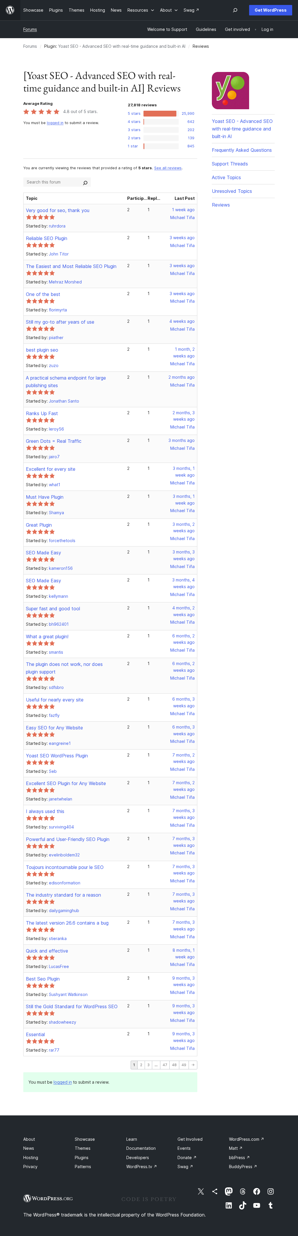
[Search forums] (85, 182)
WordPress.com (246, 1139)
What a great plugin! (47, 636)
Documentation (141, 1148)
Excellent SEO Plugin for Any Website (66, 783)
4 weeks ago (182, 321)
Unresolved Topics (232, 191)
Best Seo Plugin (43, 979)
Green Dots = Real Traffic (53, 441)
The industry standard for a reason (63, 895)
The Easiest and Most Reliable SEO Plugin (71, 266)
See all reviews (168, 168)
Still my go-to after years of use (60, 322)
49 (184, 1065)
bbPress (239, 1157)
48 (174, 1065)
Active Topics (226, 177)
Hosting (30, 1157)
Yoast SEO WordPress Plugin (57, 756)
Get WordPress (271, 10)
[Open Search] (235, 10)
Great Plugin (39, 525)
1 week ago (183, 209)
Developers (137, 1157)
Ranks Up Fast (42, 413)
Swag (185, 1166)
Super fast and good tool (53, 608)
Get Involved (190, 1139)
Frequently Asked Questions (242, 150)
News (28, 1148)
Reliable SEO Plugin (46, 238)
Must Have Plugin (44, 497)
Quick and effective (47, 951)
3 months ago (181, 440)
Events (184, 1148)
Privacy (30, 1166)
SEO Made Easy (43, 553)
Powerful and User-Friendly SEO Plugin (67, 839)
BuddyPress (243, 1166)
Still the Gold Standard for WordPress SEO (72, 1006)
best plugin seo (42, 350)
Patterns (83, 1166)
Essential (35, 1034)
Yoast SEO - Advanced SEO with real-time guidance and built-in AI (121, 46)
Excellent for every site (50, 469)
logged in (55, 123)
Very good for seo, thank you (57, 210)
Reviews (221, 205)
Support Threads (230, 164)
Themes (83, 1148)
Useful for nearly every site (55, 700)
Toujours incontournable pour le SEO (65, 867)
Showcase (85, 1139)
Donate (187, 1157)
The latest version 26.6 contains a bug (67, 923)
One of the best (43, 294)
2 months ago (181, 377)
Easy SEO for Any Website (54, 728)
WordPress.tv (141, 1166)
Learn (131, 1139)
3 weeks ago (182, 237)
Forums (30, 29)
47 (165, 1065)
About (29, 1139)
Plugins (81, 1157)
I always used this (45, 811)
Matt (236, 1148)
